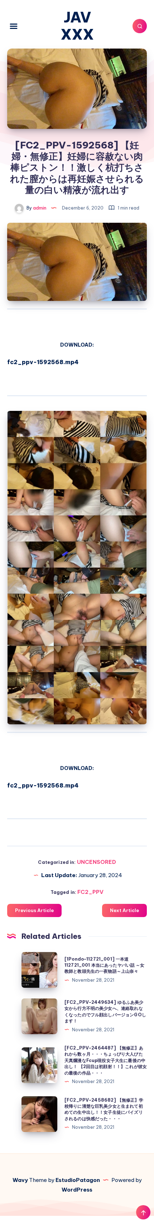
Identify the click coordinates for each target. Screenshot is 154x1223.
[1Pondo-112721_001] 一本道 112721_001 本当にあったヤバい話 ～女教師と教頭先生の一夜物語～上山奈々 (104, 965)
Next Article (124, 910)
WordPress (77, 1189)
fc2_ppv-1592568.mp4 (42, 362)
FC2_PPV (90, 892)
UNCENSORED (96, 862)
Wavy (20, 1180)
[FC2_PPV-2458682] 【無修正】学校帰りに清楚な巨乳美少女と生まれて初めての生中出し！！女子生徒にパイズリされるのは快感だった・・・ (104, 1109)
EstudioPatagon (78, 1180)
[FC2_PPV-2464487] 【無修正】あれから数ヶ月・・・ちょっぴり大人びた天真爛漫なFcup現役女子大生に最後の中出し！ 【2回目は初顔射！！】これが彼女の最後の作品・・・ (105, 1060)
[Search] (140, 26)
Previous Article (34, 910)
